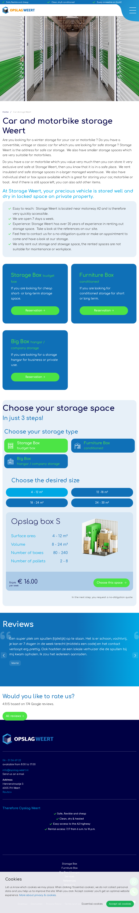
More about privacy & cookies (37, 895)
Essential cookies (92, 904)
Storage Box (69, 864)
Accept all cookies (120, 904)
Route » (7, 792)
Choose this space (110, 582)
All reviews (13, 716)
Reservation (33, 310)
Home (5, 112)
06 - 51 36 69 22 (12, 760)
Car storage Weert (22, 112)
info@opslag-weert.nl (15, 770)
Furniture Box (70, 868)
